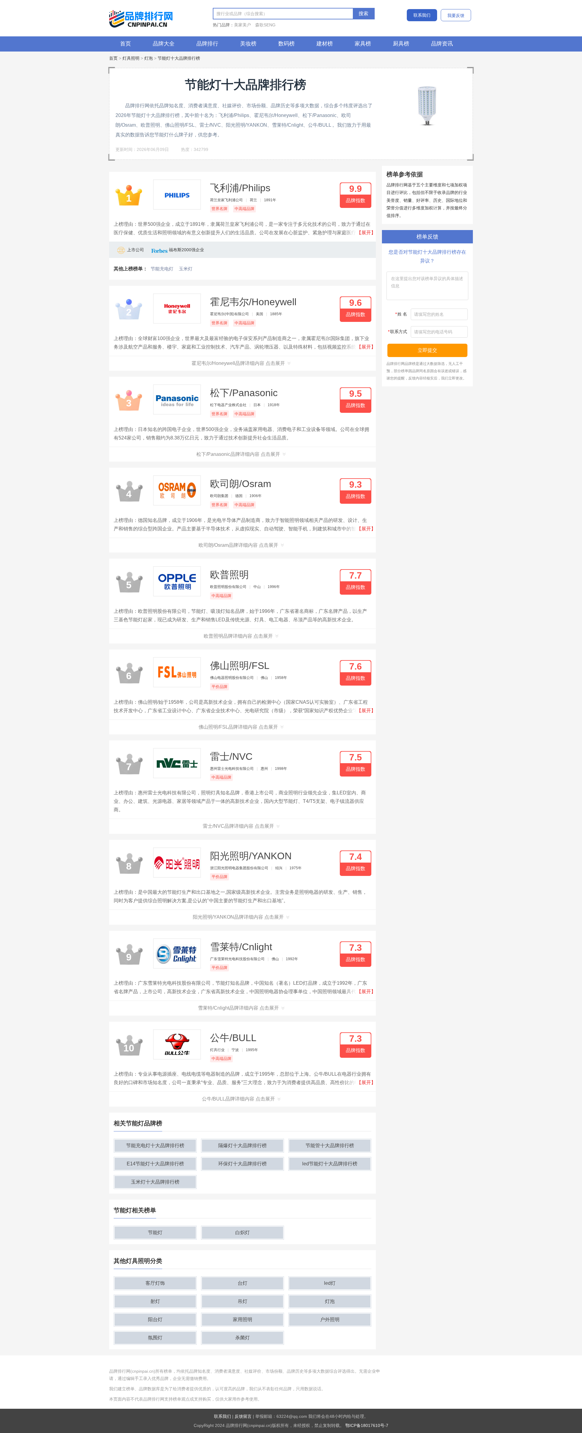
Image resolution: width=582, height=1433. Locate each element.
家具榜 (363, 44)
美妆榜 (248, 44)
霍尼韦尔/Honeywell (253, 301)
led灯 (330, 1283)
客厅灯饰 (155, 1283)
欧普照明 (229, 574)
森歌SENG (265, 24)
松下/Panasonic (244, 392)
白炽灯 (242, 1232)
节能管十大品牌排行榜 (330, 1145)
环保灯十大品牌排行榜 (242, 1163)
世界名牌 (219, 208)
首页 (125, 44)
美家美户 (242, 24)
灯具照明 (130, 58)
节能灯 (155, 1232)
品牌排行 (207, 44)
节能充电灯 (162, 268)
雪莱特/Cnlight (241, 946)
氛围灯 (155, 1337)
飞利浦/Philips (240, 187)
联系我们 (421, 15)
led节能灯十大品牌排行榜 (329, 1163)
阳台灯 (155, 1319)
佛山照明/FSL (239, 665)
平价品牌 (219, 686)
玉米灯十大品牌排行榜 (155, 1181)
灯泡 (148, 58)
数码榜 (286, 44)
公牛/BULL (233, 1037)
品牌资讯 (442, 44)
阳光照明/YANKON (251, 855)
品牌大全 (164, 44)
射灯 (155, 1301)
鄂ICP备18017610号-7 (366, 1425)
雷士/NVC (231, 756)
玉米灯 (185, 268)
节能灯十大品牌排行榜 (179, 58)
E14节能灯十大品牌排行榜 (155, 1163)
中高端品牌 (244, 208)
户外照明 (330, 1319)
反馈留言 (243, 1416)
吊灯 (242, 1301)
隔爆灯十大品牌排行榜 (242, 1145)
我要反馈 (455, 15)
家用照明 (242, 1319)
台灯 (242, 1283)
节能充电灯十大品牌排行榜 (155, 1145)
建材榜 (324, 44)
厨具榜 (401, 44)
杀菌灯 (242, 1337)
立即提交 (427, 350)
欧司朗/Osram (240, 483)
